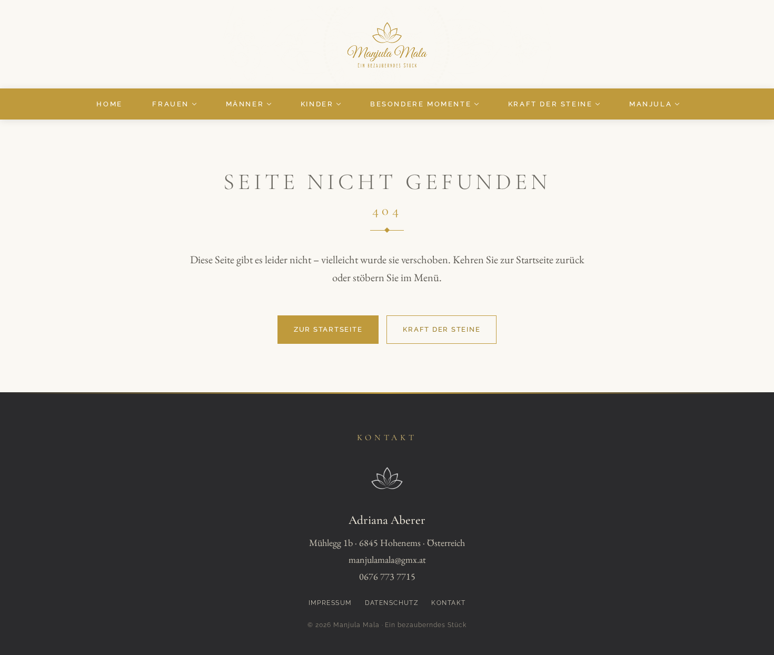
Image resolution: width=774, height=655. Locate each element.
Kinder (317, 104)
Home (109, 104)
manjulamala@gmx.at (387, 559)
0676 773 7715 (387, 576)
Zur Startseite (328, 329)
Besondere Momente (420, 104)
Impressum (330, 603)
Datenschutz (392, 603)
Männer (245, 104)
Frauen (170, 104)
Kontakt (448, 603)
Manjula (650, 104)
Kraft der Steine (550, 104)
